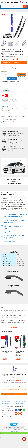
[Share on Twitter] (7, 100)
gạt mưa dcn (9, 88)
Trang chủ (3, 10)
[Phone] (24, 410)
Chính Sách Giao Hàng (6, 403)
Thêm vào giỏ (12, 78)
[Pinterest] (16, 413)
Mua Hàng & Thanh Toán (21, 399)
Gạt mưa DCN (19, 84)
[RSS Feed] (18, 413)
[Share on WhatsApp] (5, 100)
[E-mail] (21, 410)
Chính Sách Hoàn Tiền (20, 401)
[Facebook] (2, 100)
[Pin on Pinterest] (13, 100)
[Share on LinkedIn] (15, 100)
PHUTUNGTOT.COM (14, 431)
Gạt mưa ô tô (11, 10)
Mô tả (3, 307)
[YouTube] (21, 413)
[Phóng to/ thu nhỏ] (5, 439)
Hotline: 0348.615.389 (8, 124)
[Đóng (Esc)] (1, 439)
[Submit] (25, 6)
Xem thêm (13, 327)
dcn (5, 88)
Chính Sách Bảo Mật (6, 401)
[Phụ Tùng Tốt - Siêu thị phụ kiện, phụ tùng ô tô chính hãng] (14, 2)
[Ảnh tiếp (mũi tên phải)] (5, 445)
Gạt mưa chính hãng (19, 10)
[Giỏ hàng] (26, 2)
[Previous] (3, 26)
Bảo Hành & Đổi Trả (6, 399)
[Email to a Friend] (10, 100)
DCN (8, 90)
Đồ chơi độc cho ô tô (20, 403)
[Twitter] (18, 410)
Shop (7, 10)
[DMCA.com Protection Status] (14, 424)
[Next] (24, 26)
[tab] (14, 307)
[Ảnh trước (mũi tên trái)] (1, 445)
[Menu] (2, 2)
